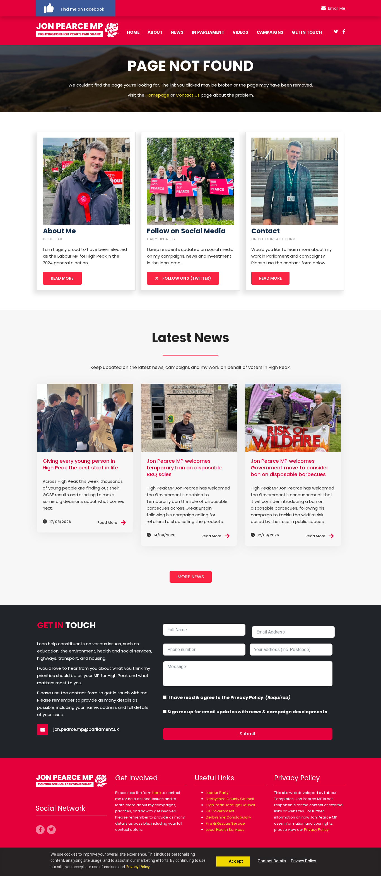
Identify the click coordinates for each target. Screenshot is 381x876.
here (156, 792)
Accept (235, 861)
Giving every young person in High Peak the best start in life (80, 464)
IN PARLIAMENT (208, 32)
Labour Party (217, 792)
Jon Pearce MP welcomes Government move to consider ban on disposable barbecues (289, 467)
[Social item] (336, 32)
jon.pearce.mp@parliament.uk (86, 729)
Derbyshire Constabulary (228, 817)
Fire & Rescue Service (225, 823)
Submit (248, 734)
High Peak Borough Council (230, 805)
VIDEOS (240, 32)
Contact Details (272, 860)
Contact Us (188, 95)
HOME (133, 32)
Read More (107, 522)
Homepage (157, 95)
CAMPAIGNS (270, 32)
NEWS (177, 32)
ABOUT (155, 32)
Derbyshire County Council (230, 798)
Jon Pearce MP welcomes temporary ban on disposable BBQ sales (184, 467)
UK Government (220, 811)
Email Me (336, 8)
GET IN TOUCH (307, 32)
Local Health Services (225, 829)
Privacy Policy (316, 829)
